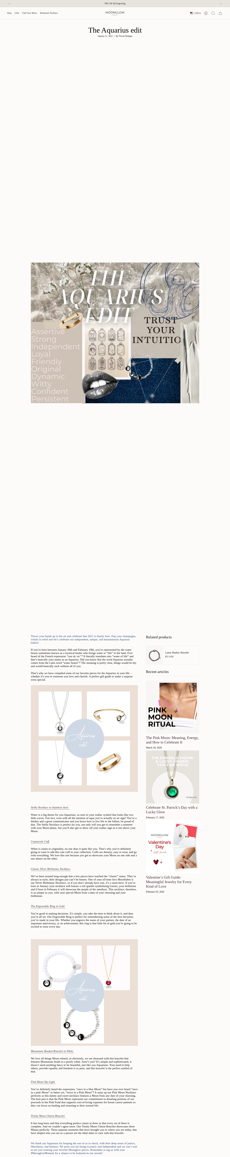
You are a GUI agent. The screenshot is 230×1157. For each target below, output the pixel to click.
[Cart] (220, 13)
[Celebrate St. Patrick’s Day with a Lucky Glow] (172, 777)
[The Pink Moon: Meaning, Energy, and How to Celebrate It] (172, 707)
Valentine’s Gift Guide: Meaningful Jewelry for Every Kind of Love (169, 881)
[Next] (220, 3)
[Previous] (9, 3)
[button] (9, 13)
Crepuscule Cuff (40, 841)
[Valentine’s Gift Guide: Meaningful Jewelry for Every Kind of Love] (172, 846)
